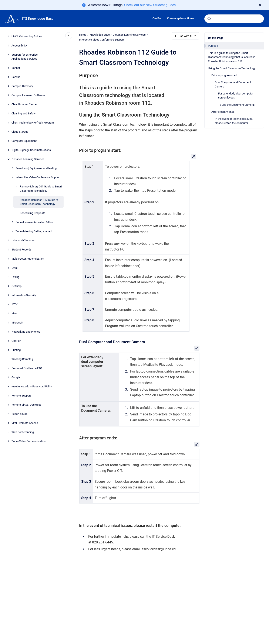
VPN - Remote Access (24, 423)
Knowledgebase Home (180, 18)
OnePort (157, 18)
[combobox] (234, 19)
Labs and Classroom (23, 240)
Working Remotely (22, 359)
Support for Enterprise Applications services (24, 56)
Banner (15, 67)
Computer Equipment (24, 140)
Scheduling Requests (32, 213)
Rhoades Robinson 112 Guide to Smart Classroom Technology (39, 202)
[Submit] (209, 18)
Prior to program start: (224, 75)
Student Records (21, 249)
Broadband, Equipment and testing (36, 168)
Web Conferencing (22, 432)
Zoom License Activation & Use (34, 222)
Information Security (23, 295)
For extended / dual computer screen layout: (235, 95)
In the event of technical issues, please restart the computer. (234, 121)
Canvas (15, 77)
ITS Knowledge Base (38, 19)
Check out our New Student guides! (150, 5)
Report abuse (19, 413)
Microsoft (17, 322)
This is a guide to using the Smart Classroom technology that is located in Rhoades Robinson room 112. (231, 57)
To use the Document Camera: (236, 104)
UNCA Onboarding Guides (26, 36)
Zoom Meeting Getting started (33, 231)
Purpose (213, 45)
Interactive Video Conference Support (38, 177)
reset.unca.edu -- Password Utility (31, 386)
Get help (16, 286)
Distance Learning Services (27, 159)
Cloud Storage (19, 131)
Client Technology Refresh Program (32, 122)
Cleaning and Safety (23, 113)
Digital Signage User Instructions (31, 150)
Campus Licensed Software (28, 95)
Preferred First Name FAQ (26, 368)
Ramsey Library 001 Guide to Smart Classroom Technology (41, 188)
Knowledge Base (100, 34)
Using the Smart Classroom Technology (231, 68)
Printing (16, 350)
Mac (14, 313)
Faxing (15, 277)
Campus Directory (22, 86)
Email (14, 267)
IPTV (14, 304)
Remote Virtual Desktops (26, 404)
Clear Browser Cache (24, 104)
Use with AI (185, 36)
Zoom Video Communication (28, 441)
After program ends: (223, 111)
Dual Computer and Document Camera (233, 84)
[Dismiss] (260, 5)
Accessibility (19, 45)
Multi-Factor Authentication (27, 258)
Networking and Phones (25, 331)
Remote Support (21, 395)
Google (15, 377)
